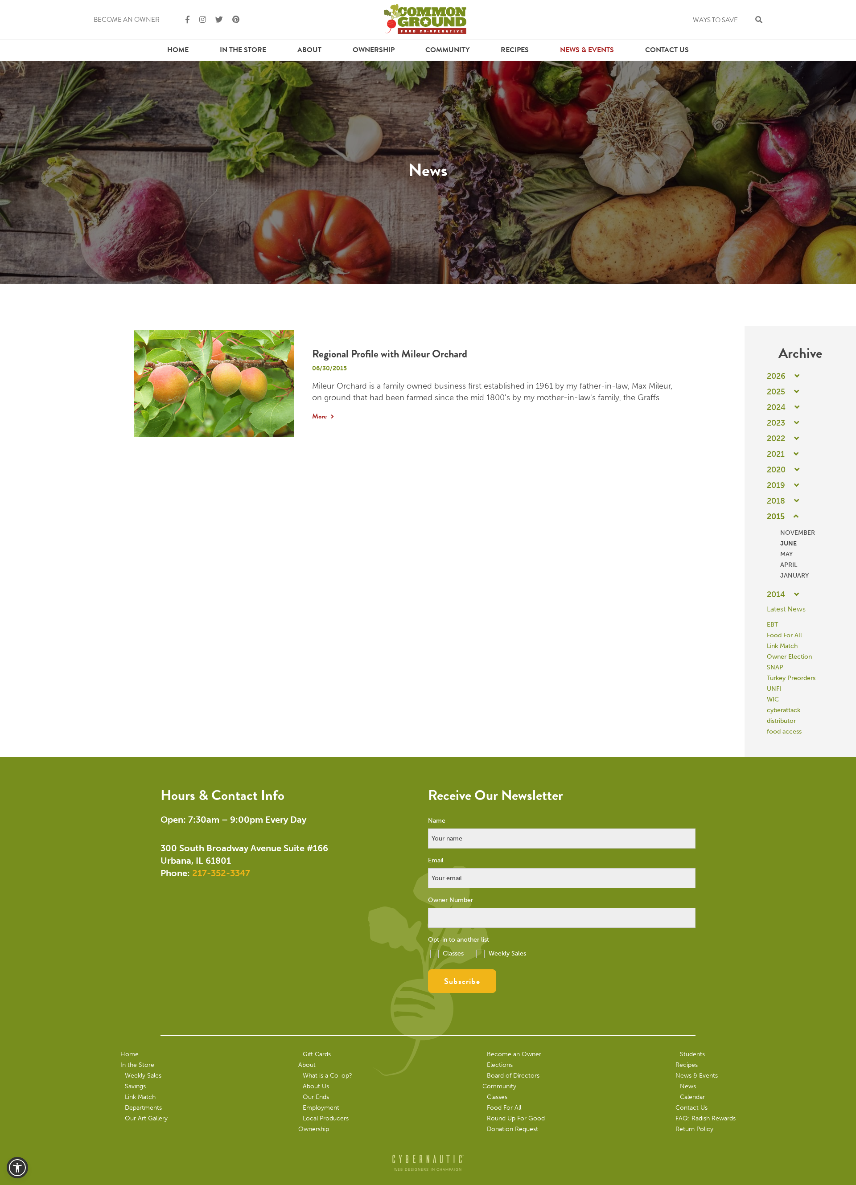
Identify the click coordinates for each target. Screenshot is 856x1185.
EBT (772, 624)
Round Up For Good (516, 1118)
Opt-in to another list (458, 940)
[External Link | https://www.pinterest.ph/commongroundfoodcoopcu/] (232, 20)
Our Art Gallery (146, 1118)
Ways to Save (715, 20)
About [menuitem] (309, 50)
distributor (781, 721)
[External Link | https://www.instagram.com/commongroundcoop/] (199, 20)
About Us (316, 1086)
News (688, 1086)
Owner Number (450, 900)
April (788, 565)
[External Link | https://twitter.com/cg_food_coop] (215, 20)
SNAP (775, 667)
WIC (773, 699)
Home (178, 50)
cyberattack (783, 710)
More (320, 416)
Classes (452, 953)
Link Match (782, 646)
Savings (135, 1086)
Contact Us (667, 50)
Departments (143, 1107)
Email (436, 860)
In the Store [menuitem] (243, 50)
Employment (321, 1107)
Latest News (786, 609)
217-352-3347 (221, 873)
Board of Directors (513, 1075)
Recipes (515, 50)
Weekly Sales (506, 953)
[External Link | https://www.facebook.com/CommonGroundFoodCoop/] (183, 20)
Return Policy (694, 1129)
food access (784, 731)
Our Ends (316, 1097)
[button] (17, 1167)
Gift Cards (317, 1054)
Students (692, 1054)
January (794, 575)
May (786, 554)
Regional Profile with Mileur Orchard (389, 354)
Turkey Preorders (791, 678)
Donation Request (512, 1129)
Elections (500, 1065)
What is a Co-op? (327, 1075)
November (797, 533)
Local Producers (326, 1118)
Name (436, 821)
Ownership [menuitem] (374, 50)
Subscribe (462, 981)
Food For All (784, 635)
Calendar (692, 1097)
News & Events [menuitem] (587, 50)
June (788, 543)
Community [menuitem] (447, 50)
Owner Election (789, 656)
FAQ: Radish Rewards (705, 1118)
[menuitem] (177, 50)
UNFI (774, 689)
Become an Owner (127, 20)
